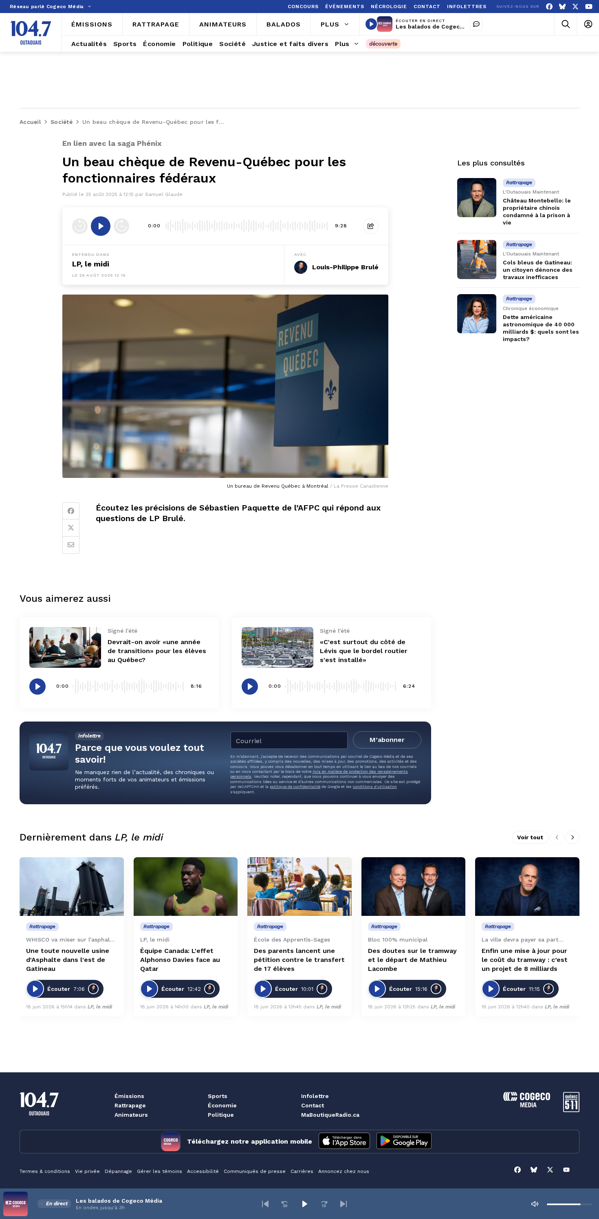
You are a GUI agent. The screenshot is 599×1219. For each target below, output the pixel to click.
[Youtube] (588, 7)
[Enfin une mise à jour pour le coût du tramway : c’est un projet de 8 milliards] (527, 886)
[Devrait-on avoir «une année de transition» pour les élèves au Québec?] (65, 647)
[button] (265, 1204)
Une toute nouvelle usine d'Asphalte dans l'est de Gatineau (67, 960)
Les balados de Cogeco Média (439, 26)
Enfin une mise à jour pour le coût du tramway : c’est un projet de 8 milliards (525, 960)
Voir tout (530, 837)
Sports (217, 1096)
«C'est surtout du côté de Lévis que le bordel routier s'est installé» (363, 651)
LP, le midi (90, 264)
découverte (383, 44)
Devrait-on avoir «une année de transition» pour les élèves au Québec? (157, 651)
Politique (221, 1114)
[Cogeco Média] (526, 1105)
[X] (575, 7)
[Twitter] (70, 528)
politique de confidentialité (295, 786)
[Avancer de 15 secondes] (121, 226)
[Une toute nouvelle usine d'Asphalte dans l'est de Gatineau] (72, 886)
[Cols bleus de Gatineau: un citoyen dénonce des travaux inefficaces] (476, 259)
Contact (312, 1105)
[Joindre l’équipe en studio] (476, 24)
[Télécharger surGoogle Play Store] (404, 1142)
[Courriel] (70, 545)
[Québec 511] (571, 1110)
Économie (222, 1105)
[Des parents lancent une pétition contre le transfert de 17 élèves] (299, 886)
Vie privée (87, 1171)
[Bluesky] (562, 7)
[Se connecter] (588, 24)
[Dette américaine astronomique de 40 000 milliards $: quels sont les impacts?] (476, 313)
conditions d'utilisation (375, 786)
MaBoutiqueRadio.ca (330, 1114)
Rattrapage (130, 1105)
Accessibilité (203, 1171)
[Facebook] (549, 7)
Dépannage (118, 1171)
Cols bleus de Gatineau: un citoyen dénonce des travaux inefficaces (538, 269)
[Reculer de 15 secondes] (80, 226)
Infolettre (315, 1096)
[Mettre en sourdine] (534, 1204)
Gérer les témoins (159, 1171)
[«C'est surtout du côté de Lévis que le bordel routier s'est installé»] (277, 647)
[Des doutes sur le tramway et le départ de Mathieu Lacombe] (413, 886)
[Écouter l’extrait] (100, 226)
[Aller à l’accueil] (30, 32)
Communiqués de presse (255, 1171)
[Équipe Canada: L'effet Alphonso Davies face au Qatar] (186, 886)
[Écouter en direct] (371, 24)
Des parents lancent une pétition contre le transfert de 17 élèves (299, 960)
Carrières (302, 1171)
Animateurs (131, 1114)
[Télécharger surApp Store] (344, 1142)
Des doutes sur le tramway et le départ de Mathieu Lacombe (412, 960)
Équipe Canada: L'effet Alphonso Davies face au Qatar (180, 960)
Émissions (129, 1096)
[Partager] (371, 226)
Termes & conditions (45, 1171)
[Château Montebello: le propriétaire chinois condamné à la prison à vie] (476, 197)
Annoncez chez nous (343, 1171)
